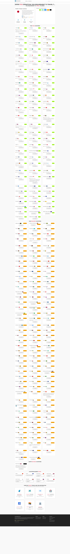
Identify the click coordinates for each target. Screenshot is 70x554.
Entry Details (21, 33)
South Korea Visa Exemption (18, 481)
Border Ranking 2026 (38, 518)
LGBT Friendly (44, 518)
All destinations (44, 517)
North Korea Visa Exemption (49, 475)
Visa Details (21, 225)
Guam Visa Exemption (29, 475)
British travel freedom (52, 521)
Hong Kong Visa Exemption (39, 475)
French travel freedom (52, 520)
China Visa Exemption (19, 475)
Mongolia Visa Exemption (28, 481)
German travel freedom (52, 517)
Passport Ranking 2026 (38, 517)
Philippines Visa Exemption (39, 481)
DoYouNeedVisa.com (18, 1)
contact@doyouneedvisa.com (20, 520)
